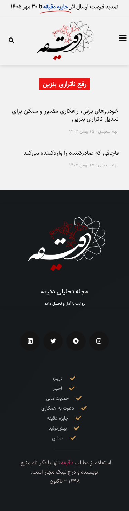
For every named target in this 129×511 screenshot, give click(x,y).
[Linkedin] (30, 341)
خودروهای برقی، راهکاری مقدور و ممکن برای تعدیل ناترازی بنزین (65, 115)
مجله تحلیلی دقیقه (64, 291)
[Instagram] (99, 341)
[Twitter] (53, 341)
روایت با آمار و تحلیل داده (64, 303)
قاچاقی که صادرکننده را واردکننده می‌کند (71, 153)
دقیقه (67, 462)
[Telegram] (76, 341)
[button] (123, 38)
